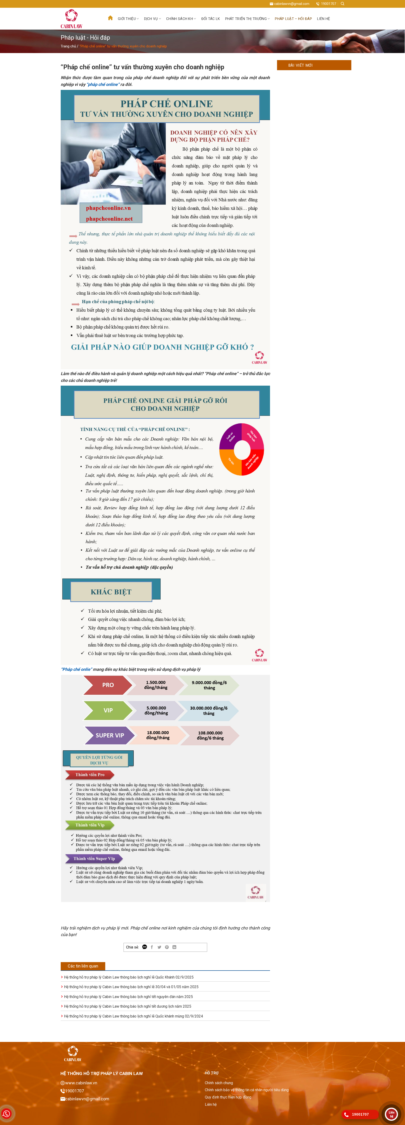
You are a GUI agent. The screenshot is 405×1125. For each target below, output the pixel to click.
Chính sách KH (179, 19)
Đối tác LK (210, 19)
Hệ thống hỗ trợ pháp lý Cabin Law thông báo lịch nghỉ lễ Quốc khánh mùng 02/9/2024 (133, 1016)
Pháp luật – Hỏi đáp (293, 19)
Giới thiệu (127, 19)
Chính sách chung (219, 1083)
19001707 (328, 4)
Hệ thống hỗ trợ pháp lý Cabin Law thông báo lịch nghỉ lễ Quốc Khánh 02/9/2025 (129, 977)
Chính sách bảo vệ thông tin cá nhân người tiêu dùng (247, 1090)
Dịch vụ (151, 19)
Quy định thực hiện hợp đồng (228, 1097)
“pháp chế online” (102, 84)
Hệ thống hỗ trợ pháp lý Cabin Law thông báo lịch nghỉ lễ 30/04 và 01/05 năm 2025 (131, 987)
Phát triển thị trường (246, 19)
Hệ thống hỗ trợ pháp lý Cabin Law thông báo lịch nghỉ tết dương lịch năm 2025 (127, 1006)
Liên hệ (323, 19)
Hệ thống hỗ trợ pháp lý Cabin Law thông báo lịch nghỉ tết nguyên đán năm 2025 (128, 996)
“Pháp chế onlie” (76, 669)
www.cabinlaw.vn (81, 1082)
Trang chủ (68, 46)
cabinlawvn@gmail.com (291, 4)
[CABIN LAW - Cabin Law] (78, 19)
